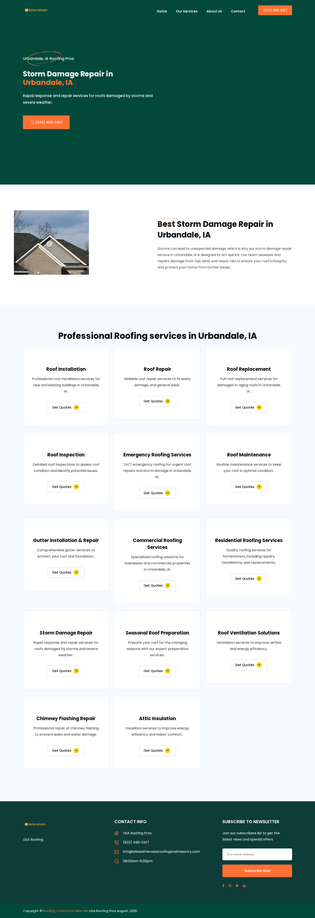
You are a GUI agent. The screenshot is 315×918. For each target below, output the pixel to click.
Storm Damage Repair (66, 633)
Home (162, 11)
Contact (238, 11)
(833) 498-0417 (275, 10)
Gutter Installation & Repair (66, 540)
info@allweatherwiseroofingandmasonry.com (161, 851)
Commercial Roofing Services (157, 544)
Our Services (187, 11)
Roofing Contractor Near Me (65, 911)
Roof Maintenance (249, 454)
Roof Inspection (66, 454)
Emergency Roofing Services (157, 454)
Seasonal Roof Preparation (157, 633)
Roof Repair (157, 369)
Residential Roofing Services (249, 540)
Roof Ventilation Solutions (249, 633)
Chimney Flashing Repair (66, 718)
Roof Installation (66, 369)
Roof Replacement (249, 369)
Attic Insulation (157, 718)
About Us (214, 11)
